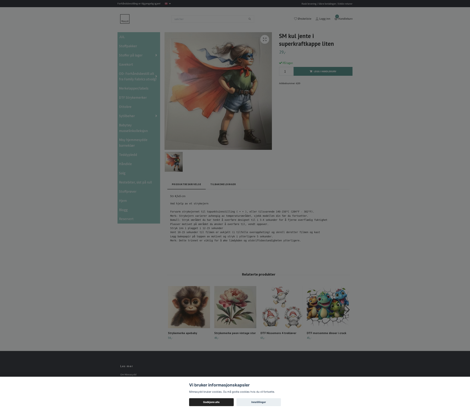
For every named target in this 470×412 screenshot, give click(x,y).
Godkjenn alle (211, 402)
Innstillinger (258, 402)
